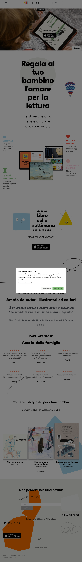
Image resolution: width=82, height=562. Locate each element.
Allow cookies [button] (58, 288)
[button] (38, 288)
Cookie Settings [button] (46, 288)
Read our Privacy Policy (25, 283)
